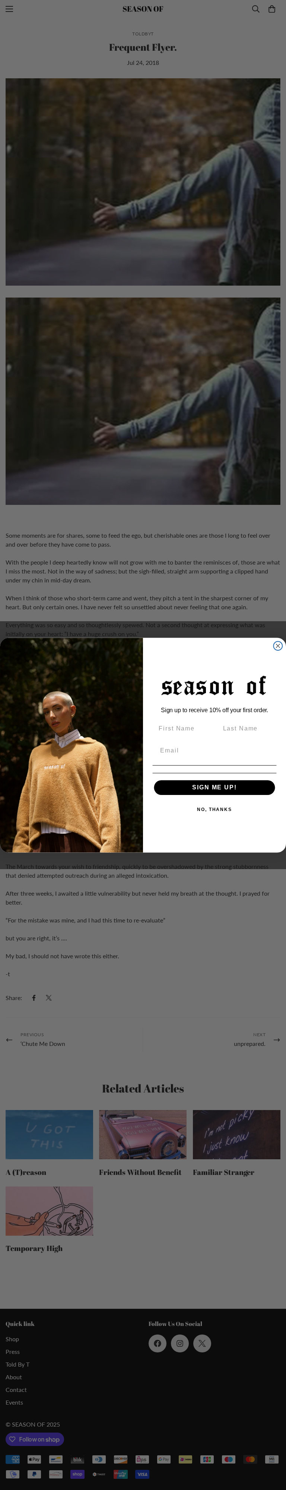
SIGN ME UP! (214, 787)
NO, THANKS (214, 809)
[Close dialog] (278, 645)
